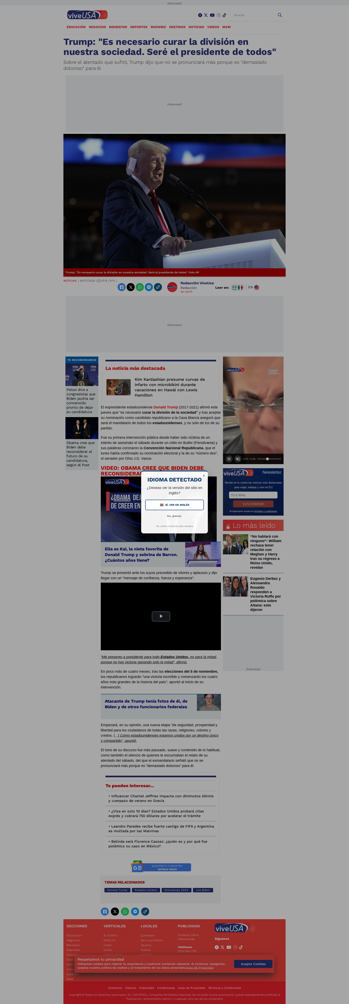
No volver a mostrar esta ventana (174, 526)
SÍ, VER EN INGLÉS (175, 504)
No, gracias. (174, 515)
